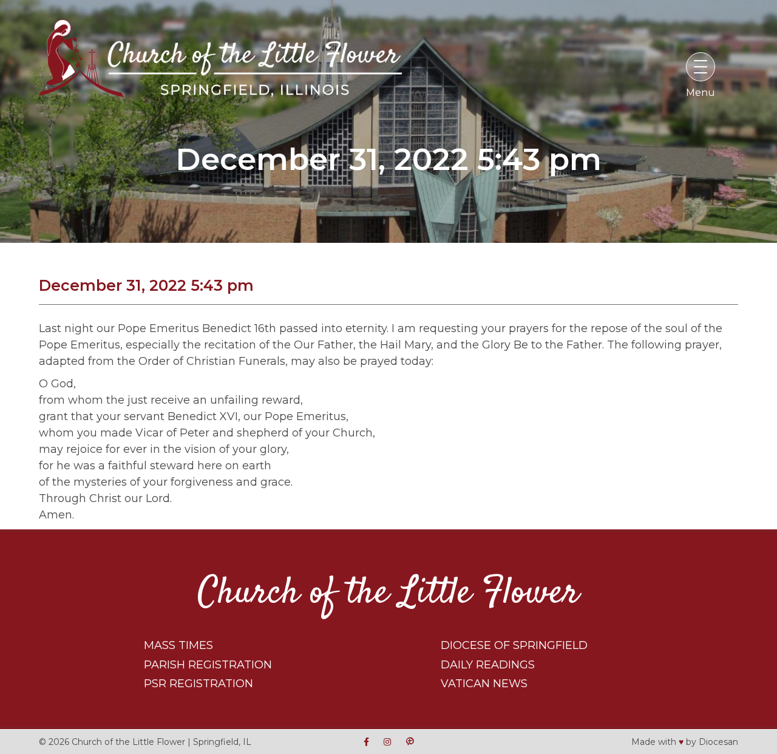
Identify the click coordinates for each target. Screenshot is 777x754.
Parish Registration (208, 664)
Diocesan (718, 741)
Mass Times (178, 645)
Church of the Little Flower (388, 593)
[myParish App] (409, 741)
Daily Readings (488, 664)
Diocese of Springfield (514, 645)
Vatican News (484, 683)
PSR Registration (198, 683)
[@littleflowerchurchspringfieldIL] (366, 741)
